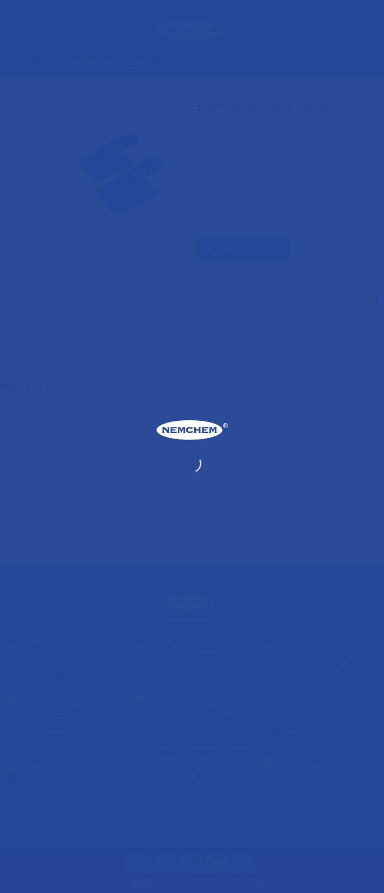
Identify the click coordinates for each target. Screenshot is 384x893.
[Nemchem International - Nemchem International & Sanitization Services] (192, 430)
